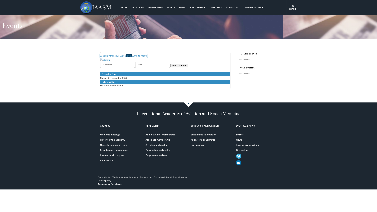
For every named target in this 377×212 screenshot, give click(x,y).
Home (124, 7)
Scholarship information (203, 134)
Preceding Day (109, 74)
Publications (106, 160)
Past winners (197, 145)
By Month (112, 55)
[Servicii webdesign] (111, 184)
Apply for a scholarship (203, 139)
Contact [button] (231, 7)
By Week (121, 55)
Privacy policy (104, 180)
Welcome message (110, 134)
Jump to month (140, 55)
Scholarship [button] (197, 7)
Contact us (242, 150)
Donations (216, 7)
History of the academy (112, 139)
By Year (103, 55)
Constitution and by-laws (114, 145)
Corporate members (156, 155)
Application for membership (160, 134)
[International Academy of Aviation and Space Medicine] (95, 7)
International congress (112, 155)
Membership (154, 7)
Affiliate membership (156, 145)
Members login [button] (253, 7)
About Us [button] (137, 7)
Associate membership (157, 139)
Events (171, 7)
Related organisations (247, 145)
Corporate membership (158, 150)
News (182, 7)
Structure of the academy (114, 150)
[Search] (105, 59)
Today (129, 55)
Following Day (108, 82)
